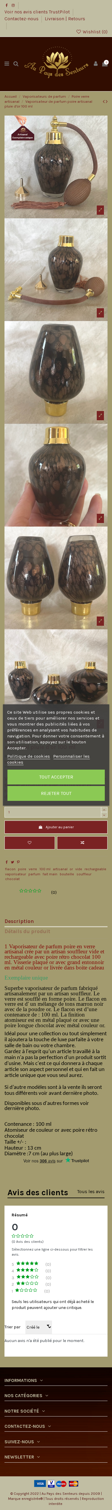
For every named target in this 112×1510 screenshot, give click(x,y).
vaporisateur (15, 874)
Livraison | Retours (65, 18)
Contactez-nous (22, 18)
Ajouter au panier (60, 827)
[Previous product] (104, 101)
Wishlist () (95, 32)
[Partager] (7, 862)
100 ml (44, 869)
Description (19, 921)
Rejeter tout (56, 793)
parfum (34, 874)
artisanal (60, 869)
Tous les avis (91, 1191)
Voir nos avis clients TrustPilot (37, 12)
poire (22, 869)
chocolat (12, 879)
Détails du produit (27, 931)
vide (78, 869)
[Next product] (107, 101)
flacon (10, 869)
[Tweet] (12, 862)
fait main (50, 874)
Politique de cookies (28, 756)
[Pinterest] (18, 862)
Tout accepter (56, 777)
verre (33, 869)
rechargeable (95, 869)
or (71, 869)
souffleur (83, 874)
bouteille (67, 874)
